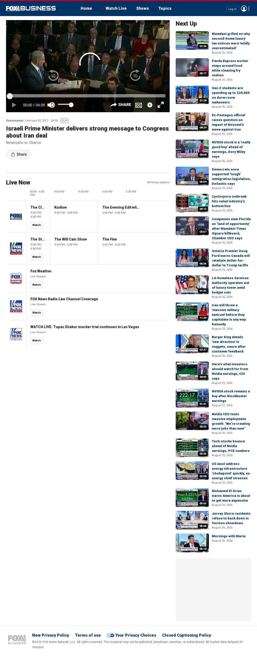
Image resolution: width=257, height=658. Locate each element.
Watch (36, 225)
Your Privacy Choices (135, 635)
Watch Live (116, 8)
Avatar (244, 9)
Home (86, 8)
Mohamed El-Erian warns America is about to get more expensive (231, 495)
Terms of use (88, 635)
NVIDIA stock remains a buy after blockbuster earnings (231, 396)
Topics (164, 8)
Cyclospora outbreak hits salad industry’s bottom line (229, 201)
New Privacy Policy (50, 635)
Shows (142, 8)
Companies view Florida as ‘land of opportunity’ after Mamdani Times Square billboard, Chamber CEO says (231, 228)
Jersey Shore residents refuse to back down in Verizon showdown (231, 518)
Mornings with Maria (228, 536)
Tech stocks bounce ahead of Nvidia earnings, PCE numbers (231, 446)
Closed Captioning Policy (186, 635)
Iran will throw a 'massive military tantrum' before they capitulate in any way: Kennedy (229, 314)
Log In (232, 9)
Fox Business (31, 8)
